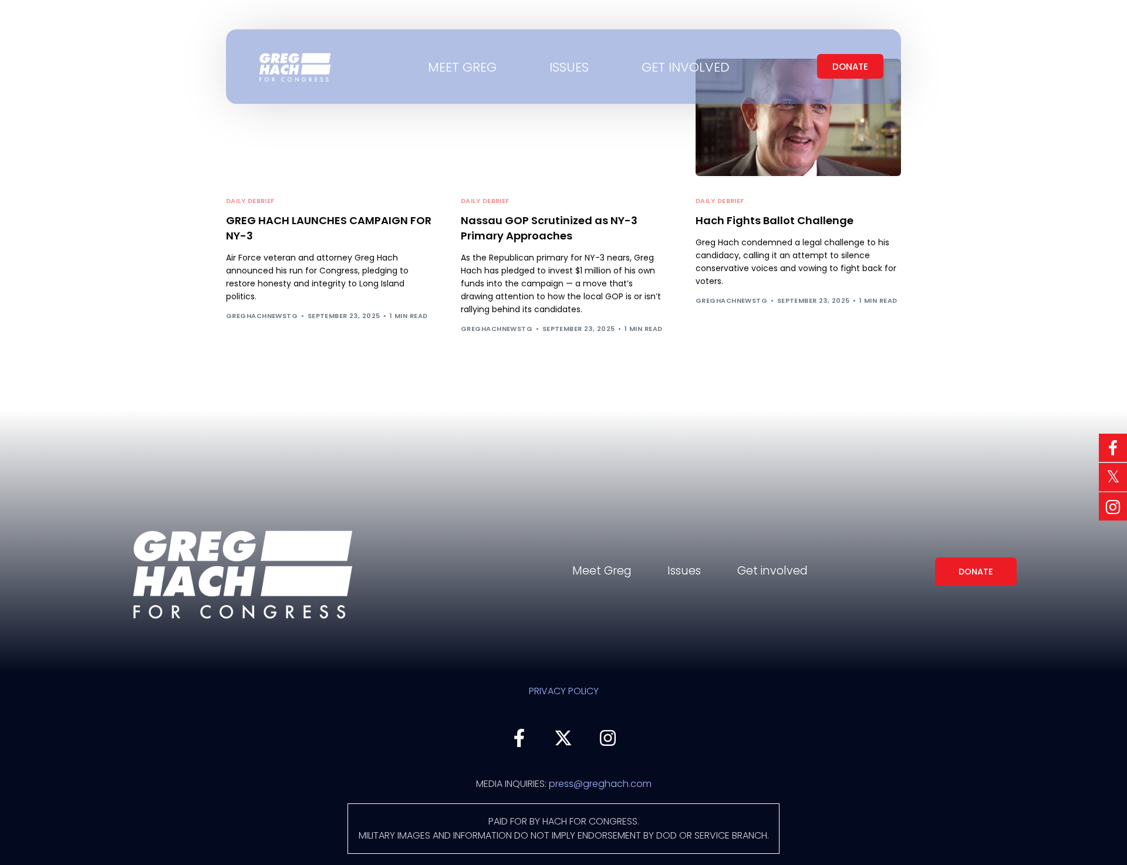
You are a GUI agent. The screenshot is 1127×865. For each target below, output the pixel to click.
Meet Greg (602, 571)
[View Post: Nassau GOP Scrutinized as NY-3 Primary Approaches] (563, 117)
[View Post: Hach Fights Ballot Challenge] (798, 117)
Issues (684, 571)
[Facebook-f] (518, 737)
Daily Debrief (250, 201)
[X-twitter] (563, 737)
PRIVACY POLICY (564, 691)
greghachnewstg (262, 315)
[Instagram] (608, 737)
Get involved (772, 571)
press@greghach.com (600, 783)
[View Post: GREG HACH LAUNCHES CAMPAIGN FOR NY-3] (328, 117)
